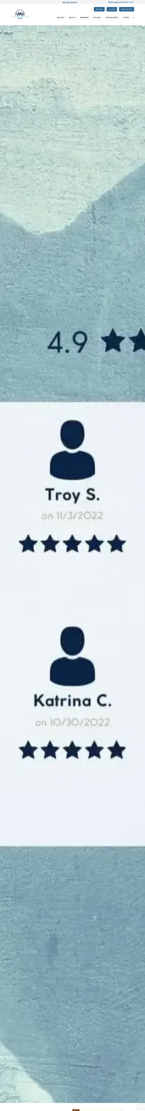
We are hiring (70, 2)
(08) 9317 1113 (126, 2)
